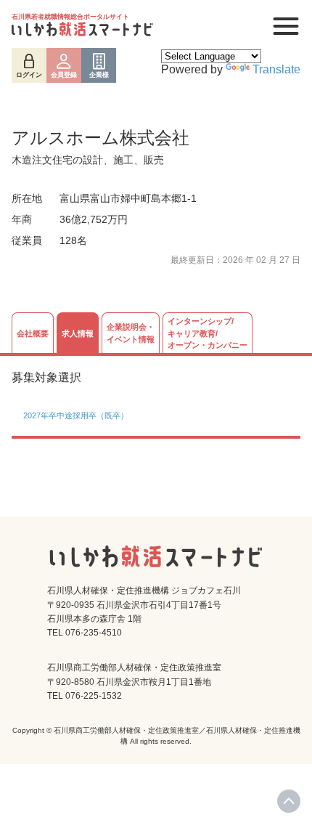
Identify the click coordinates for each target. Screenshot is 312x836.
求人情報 (78, 333)
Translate (276, 69)
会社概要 (33, 333)
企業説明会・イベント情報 (131, 333)
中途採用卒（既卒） (92, 416)
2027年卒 (40, 416)
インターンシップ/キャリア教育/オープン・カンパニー (207, 333)
